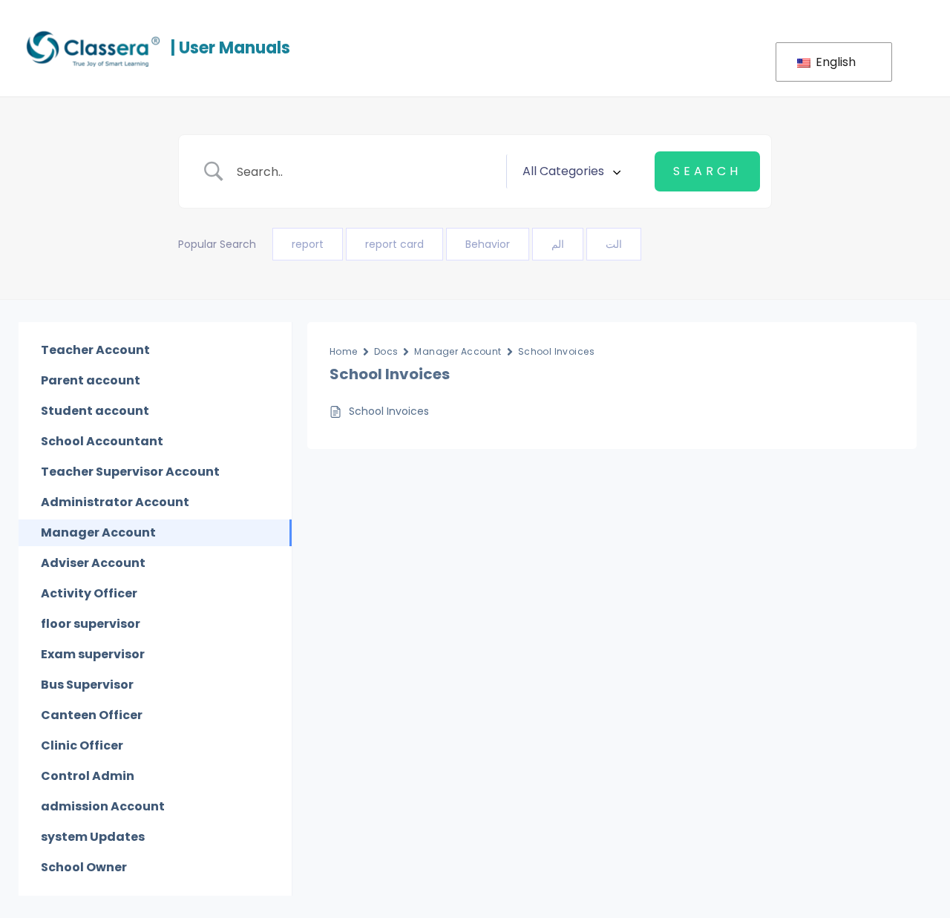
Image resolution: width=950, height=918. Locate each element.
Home (344, 351)
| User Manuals (230, 47)
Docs (386, 351)
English (834, 62)
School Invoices (556, 351)
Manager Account (457, 351)
